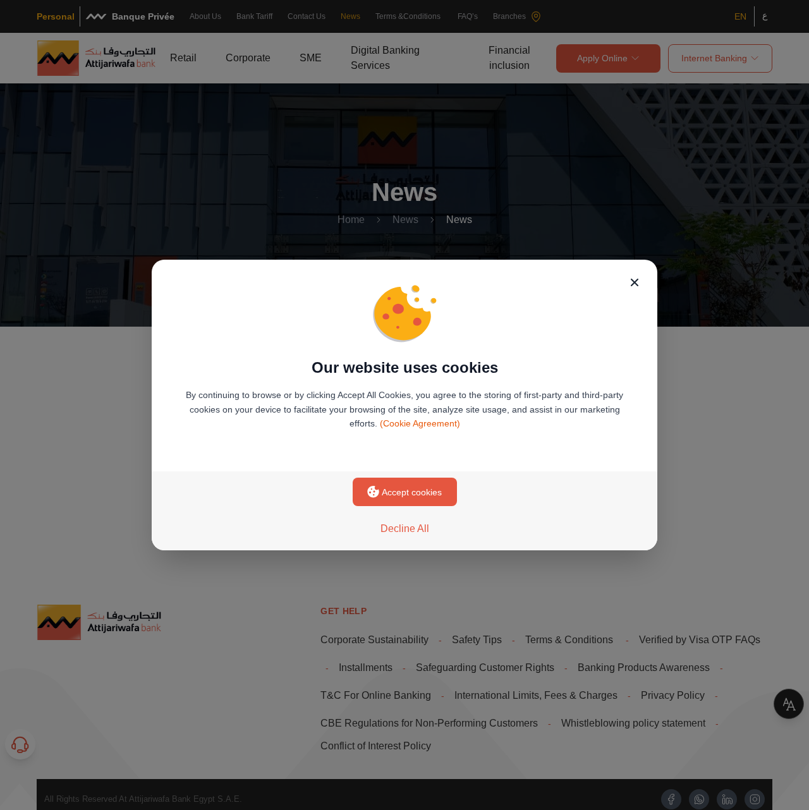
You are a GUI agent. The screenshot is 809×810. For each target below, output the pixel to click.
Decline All (404, 528)
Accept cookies (412, 492)
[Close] (634, 282)
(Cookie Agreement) (420, 423)
